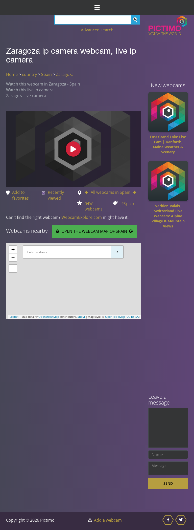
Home (12, 74)
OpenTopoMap (115, 317)
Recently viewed (56, 195)
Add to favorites (20, 195)
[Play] (73, 149)
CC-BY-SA (133, 317)
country (29, 74)
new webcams (94, 206)
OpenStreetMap (48, 317)
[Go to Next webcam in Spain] (133, 192)
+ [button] (13, 249)
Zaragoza (65, 74)
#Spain (127, 203)
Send (168, 483)
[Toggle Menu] (97, 7)
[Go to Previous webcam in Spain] (88, 192)
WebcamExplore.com (81, 217)
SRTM (81, 317)
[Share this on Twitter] (181, 521)
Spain (46, 74)
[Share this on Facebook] (168, 521)
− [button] (13, 257)
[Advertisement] (168, 313)
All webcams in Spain (110, 192)
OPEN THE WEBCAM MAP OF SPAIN (94, 231)
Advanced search (97, 30)
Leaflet (14, 317)
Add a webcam (108, 520)
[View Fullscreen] (13, 268)
